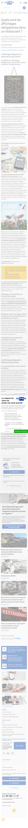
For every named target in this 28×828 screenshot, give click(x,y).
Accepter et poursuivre (21, 431)
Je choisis (7, 431)
